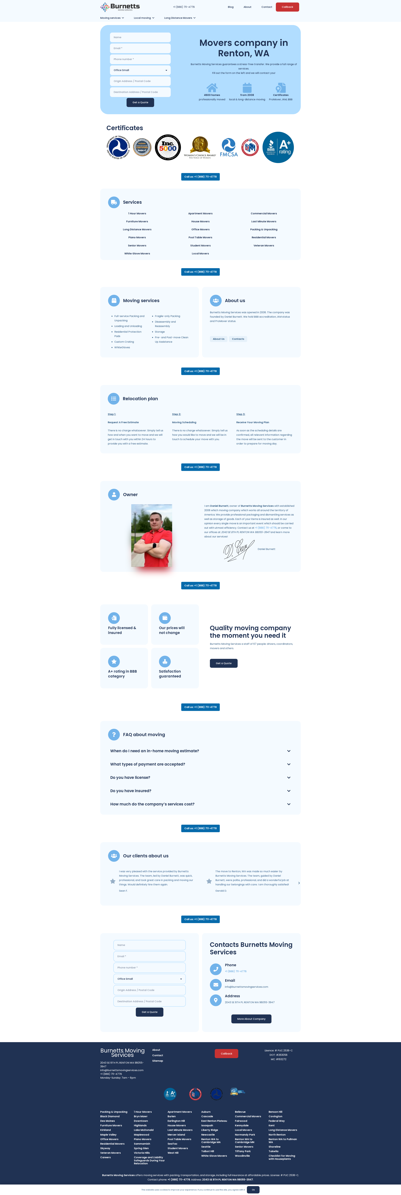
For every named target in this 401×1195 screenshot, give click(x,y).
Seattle (206, 1147)
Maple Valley (108, 1134)
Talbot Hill (207, 1151)
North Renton (277, 1134)
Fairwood (241, 1121)
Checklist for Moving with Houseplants (282, 1157)
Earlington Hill (176, 1121)
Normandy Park (245, 1134)
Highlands (140, 1125)
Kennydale (242, 1125)
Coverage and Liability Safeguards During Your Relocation (149, 1160)
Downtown (141, 1121)
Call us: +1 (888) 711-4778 (200, 177)
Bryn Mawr (141, 1116)
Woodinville (242, 1156)
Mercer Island (176, 1134)
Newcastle (208, 1134)
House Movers (200, 221)
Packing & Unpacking (263, 229)
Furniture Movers (137, 221)
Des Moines (107, 1121)
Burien (172, 1116)
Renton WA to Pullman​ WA (283, 1140)
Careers (105, 1157)
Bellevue (240, 1112)
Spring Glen (141, 1148)
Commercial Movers (264, 213)
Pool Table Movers (200, 237)
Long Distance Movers (137, 229)
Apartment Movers (200, 213)
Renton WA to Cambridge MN (244, 1140)
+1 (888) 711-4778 (184, 7)
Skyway (105, 1148)
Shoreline (275, 1147)
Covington (275, 1116)
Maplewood (141, 1134)
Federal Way (277, 1121)
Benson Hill (275, 1112)
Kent (272, 1125)
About (156, 1050)
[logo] (120, 7)
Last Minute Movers (263, 221)
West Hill (173, 1153)
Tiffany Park (243, 1151)
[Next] (298, 883)
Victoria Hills (142, 1153)
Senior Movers (137, 245)
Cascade (207, 1116)
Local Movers (200, 253)
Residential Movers (264, 237)
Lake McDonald (144, 1130)
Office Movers (200, 229)
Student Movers (200, 245)
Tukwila (273, 1151)
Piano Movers (137, 237)
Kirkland (105, 1130)
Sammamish (142, 1144)
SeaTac (172, 1144)
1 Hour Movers (137, 213)
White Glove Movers (137, 253)
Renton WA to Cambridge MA (211, 1140)
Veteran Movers (264, 245)
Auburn (206, 1112)
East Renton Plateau (214, 1121)
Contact (157, 1055)
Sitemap (157, 1061)
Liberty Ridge (209, 1130)
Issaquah (207, 1125)
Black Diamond (110, 1116)
